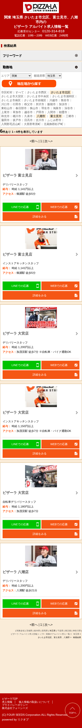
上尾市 (5, 112)
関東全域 (20, 631)
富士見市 (56, 116)
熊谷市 (65, 100)
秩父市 (28, 104)
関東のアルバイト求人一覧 (58, 634)
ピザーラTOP (10, 698)
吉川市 (40, 120)
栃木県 (37, 631)
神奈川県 (77, 631)
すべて (20, 92)
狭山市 (34, 108)
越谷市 (28, 112)
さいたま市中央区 (38, 96)
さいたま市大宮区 (12, 96)
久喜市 (28, 116)
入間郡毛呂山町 (11, 124)
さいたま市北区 (60, 92)
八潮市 (41, 116)
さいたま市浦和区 (63, 96)
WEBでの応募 (59, 207)
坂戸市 (17, 120)
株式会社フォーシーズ (15, 708)
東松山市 (6, 108)
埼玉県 (76, 634)
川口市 (5, 104)
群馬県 (45, 631)
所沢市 (40, 104)
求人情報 (7, 701)
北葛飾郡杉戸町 (53, 124)
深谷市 (68, 108)
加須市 (63, 104)
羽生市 (45, 108)
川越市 (53, 100)
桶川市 (17, 116)
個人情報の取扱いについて (34, 701)
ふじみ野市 (54, 120)
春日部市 (21, 108)
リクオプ (23, 719)
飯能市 (51, 104)
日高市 (28, 120)
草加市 (17, 112)
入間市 (51, 112)
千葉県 (60, 631)
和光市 (5, 116)
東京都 (68, 631)
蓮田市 (5, 120)
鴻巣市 (57, 108)
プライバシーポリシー (15, 704)
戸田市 (40, 112)
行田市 (17, 104)
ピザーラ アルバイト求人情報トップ (27, 634)
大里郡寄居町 (32, 124)
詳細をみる (40, 216)
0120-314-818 (53, 31)
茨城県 (29, 631)
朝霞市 (63, 112)
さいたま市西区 (37, 92)
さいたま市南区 (11, 100)
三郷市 (70, 116)
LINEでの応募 (20, 207)
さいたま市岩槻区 (35, 100)
